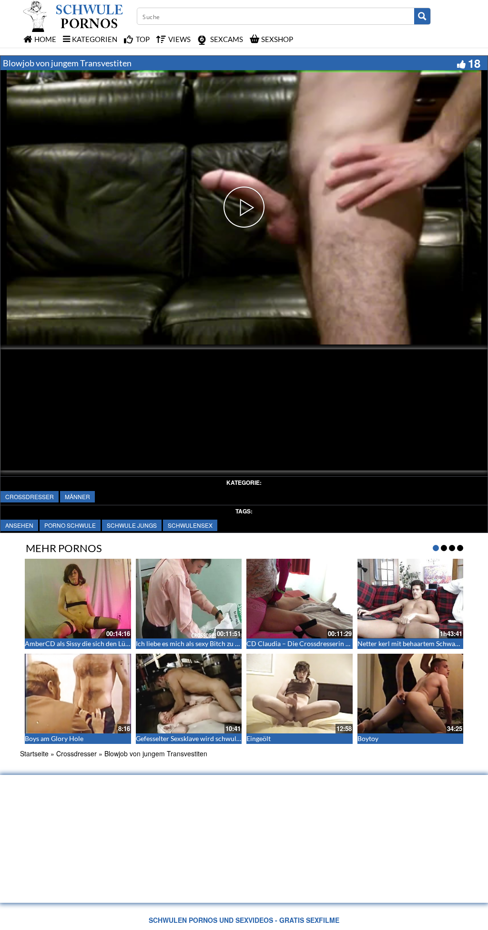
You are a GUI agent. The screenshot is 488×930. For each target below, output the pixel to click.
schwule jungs (132, 525)
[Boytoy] (410, 693)
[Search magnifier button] (422, 16)
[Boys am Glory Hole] (78, 693)
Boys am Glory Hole (54, 738)
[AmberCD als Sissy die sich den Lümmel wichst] (78, 598)
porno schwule (70, 525)
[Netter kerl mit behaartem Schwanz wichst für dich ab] (410, 598)
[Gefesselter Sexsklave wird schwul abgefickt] (189, 693)
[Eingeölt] (299, 693)
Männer (77, 496)
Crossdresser (29, 496)
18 (474, 63)
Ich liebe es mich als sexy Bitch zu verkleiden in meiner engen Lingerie (238, 643)
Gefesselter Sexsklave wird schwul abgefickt (200, 738)
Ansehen (19, 525)
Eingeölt (258, 738)
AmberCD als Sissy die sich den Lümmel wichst (94, 643)
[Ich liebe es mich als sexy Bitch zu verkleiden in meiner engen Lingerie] (189, 598)
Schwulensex (190, 525)
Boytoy (367, 738)
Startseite (34, 753)
